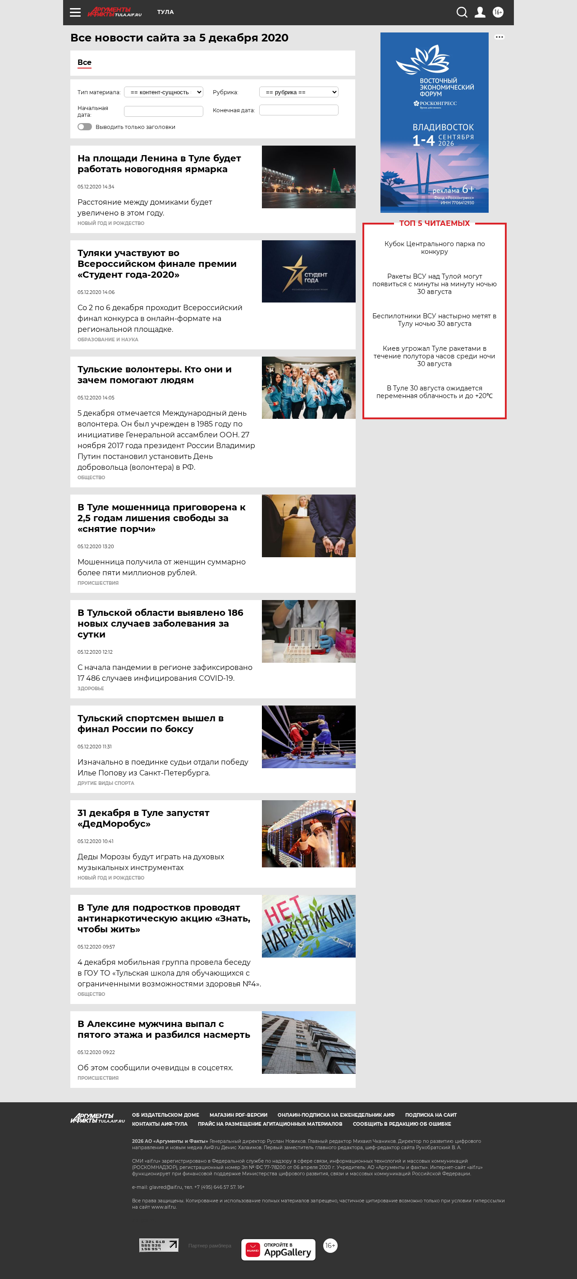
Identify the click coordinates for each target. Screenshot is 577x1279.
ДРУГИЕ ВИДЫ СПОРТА (106, 783)
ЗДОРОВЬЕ (91, 689)
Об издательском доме (165, 1115)
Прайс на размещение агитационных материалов (270, 1124)
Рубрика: (225, 92)
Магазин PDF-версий (238, 1115)
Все (85, 62)
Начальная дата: (93, 111)
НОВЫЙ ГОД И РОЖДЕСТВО (111, 223)
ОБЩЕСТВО (91, 478)
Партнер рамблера (209, 1245)
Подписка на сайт (431, 1115)
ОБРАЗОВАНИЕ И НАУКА (108, 340)
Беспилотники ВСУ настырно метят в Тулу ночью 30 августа (434, 320)
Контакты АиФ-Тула (160, 1124)
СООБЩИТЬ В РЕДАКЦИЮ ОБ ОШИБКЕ (402, 1124)
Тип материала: (99, 92)
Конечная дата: (234, 110)
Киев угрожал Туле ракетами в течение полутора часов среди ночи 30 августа (434, 356)
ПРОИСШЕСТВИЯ (98, 583)
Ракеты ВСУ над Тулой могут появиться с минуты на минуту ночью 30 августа (434, 284)
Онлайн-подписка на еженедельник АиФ (336, 1115)
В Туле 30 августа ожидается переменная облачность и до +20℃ (434, 392)
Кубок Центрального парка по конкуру (435, 248)
